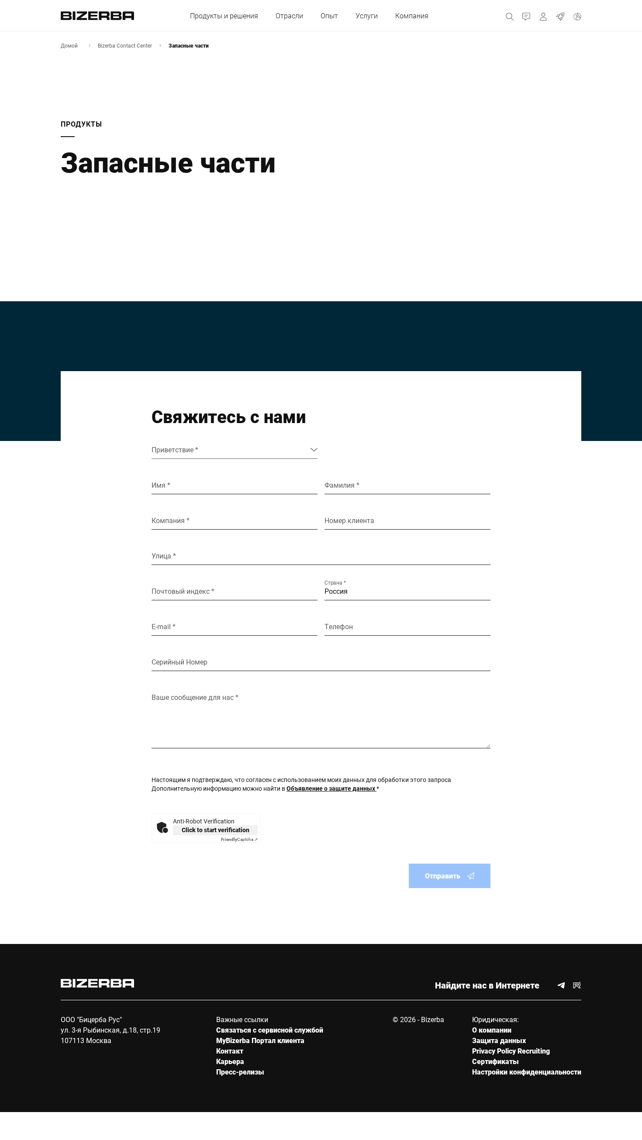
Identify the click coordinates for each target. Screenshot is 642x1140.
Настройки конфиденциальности (526, 1071)
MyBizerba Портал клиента (260, 1040)
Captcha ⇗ (239, 839)
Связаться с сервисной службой (269, 1029)
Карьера (230, 1061)
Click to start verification (215, 830)
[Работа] (560, 15)
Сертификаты (495, 1061)
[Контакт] (526, 15)
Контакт (229, 1050)
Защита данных (499, 1040)
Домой (69, 45)
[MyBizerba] (543, 15)
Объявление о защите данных (331, 788)
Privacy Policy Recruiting (511, 1050)
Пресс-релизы (240, 1071)
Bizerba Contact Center (125, 45)
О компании (491, 1029)
